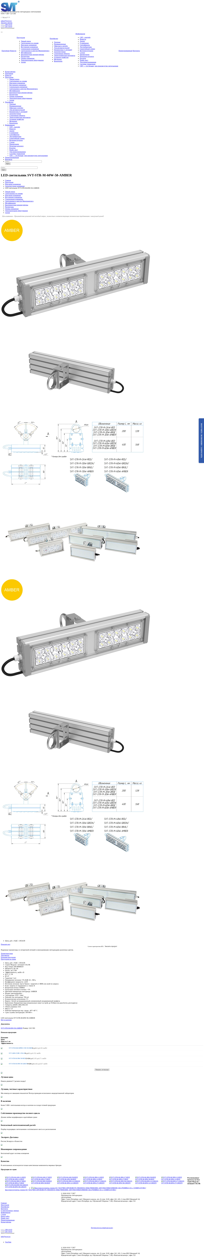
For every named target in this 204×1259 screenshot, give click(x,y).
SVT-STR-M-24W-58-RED (66, 1179)
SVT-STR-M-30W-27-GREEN (93, 1183)
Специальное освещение (30, 49)
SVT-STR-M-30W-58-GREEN (119, 1183)
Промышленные (60, 44)
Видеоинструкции (86, 51)
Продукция (21, 37)
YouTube (8, 1242)
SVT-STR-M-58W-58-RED (40, 1183)
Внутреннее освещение (29, 47)
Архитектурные (60, 52)
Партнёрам (6, 51)
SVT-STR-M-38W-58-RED (144, 1179)
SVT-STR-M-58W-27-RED (14, 1183)
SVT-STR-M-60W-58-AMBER (11, 1028)
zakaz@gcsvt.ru (6, 21)
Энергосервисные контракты (64, 55)
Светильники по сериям (29, 43)
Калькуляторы (10, 72)
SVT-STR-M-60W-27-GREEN (172, 1183)
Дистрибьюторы (86, 47)
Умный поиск (26, 41)
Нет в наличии (6, 1020)
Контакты (136, 51)
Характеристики (7, 953)
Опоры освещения (27, 58)
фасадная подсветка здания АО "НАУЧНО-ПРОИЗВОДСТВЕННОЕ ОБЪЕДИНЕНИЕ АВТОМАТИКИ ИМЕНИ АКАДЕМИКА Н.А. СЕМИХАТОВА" (60, 1190)
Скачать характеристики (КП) (95, 946)
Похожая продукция (8, 957)
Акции (82, 41)
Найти (8, 164)
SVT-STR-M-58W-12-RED (170, 1179)
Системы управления (87, 64)
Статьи (82, 53)
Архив (23, 62)
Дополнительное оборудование (32, 60)
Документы (5, 955)
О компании (84, 43)
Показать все (5, 944)
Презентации (84, 54)
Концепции (58, 61)
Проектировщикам (125, 51)
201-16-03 (6, 26)
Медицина (58, 59)
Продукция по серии (8, 959)
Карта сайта (5, 1216)
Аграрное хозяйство (61, 57)
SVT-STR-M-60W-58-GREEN (15, 1187)
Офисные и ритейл (61, 46)
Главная (4, 1203)
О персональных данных (10, 1211)
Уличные (57, 42)
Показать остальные (102, 1069)
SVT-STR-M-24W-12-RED (14, 1179)
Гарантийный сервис (87, 49)
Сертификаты (85, 45)
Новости (13, 51)
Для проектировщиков (88, 62)
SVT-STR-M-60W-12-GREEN (146, 1183)
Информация (80, 34)
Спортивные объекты (62, 53)
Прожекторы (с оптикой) (63, 50)
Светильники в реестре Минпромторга (35, 51)
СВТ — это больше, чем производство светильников (99, 66)
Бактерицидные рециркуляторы (32, 54)
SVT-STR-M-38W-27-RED (118, 1179)
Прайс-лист (84, 60)
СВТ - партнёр (85, 37)
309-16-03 (6, 25)
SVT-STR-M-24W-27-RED (40, 1179)
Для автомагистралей (61, 48)
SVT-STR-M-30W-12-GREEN (67, 1183)
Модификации (26, 53)
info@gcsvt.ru (5, 1236)
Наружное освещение (29, 45)
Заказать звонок (6, 23)
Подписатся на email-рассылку (102, 1228)
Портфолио (54, 38)
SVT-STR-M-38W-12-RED (92, 1179)
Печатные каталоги (87, 56)
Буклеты (83, 58)
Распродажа (25, 56)
